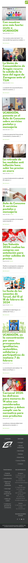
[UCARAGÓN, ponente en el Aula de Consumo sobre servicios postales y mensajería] (14, 104)
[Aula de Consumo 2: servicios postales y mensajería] (14, 194)
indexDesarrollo (21, 526)
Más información (6, 43)
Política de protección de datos (7, 493)
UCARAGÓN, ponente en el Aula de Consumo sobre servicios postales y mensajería (14, 120)
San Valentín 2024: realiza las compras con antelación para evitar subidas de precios (14, 251)
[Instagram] (23, 519)
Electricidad (20, 451)
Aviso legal (8, 488)
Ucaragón (20, 442)
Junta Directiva (8, 478)
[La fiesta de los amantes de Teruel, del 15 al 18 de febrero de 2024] (14, 282)
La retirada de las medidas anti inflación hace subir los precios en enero (13, 165)
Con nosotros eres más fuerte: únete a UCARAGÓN (13, 26)
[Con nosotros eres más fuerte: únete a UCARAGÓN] (14, 13)
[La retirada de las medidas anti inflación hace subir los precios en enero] (14, 151)
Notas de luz (20, 457)
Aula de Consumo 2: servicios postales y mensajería (14, 208)
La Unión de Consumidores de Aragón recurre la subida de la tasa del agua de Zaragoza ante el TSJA (14, 72)
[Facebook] (17, 519)
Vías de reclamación (20, 446)
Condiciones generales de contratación (7, 505)
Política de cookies (7, 499)
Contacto (20, 464)
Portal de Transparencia (7, 474)
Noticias (12, 33)
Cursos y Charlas (20, 460)
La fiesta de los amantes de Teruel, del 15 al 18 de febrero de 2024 (13, 297)
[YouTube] (21, 519)
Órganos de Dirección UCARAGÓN (7, 483)
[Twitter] (19, 519)
